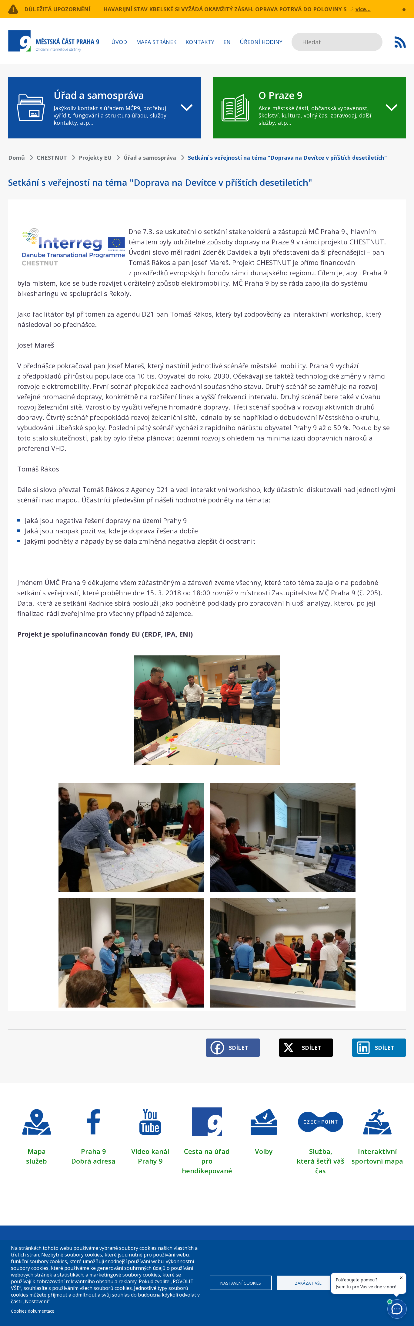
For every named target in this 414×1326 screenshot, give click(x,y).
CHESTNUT (52, 157)
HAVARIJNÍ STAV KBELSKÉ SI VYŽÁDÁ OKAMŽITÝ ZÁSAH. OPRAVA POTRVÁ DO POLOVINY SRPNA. (233, 9)
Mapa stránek (156, 42)
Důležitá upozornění (57, 9)
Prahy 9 (150, 1160)
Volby (264, 1151)
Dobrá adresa (93, 1160)
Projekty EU (95, 157)
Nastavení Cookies (240, 1283)
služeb (36, 1160)
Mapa (37, 1151)
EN (227, 42)
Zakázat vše (308, 1283)
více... (363, 9)
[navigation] (104, 107)
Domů (16, 157)
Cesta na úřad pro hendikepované (207, 1161)
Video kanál (150, 1151)
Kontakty (199, 42)
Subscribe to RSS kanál (400, 42)
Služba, (320, 1151)
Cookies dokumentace (32, 1311)
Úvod (119, 42)
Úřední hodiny (261, 42)
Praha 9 (93, 1151)
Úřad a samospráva (149, 157)
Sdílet (238, 1047)
